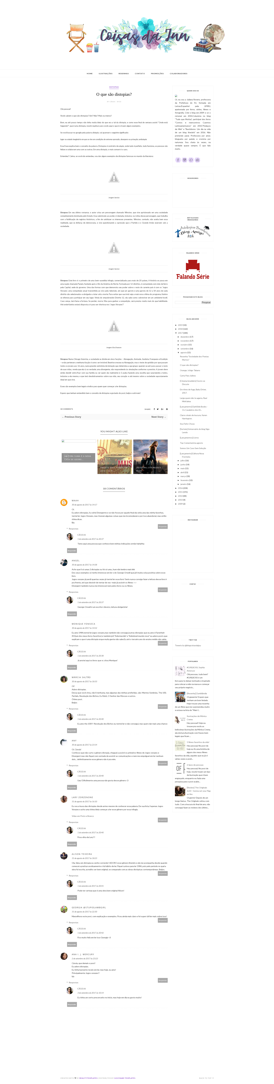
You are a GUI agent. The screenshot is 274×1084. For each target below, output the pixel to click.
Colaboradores (178, 73)
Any (74, 740)
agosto (184, 352)
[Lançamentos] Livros (189, 437)
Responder (163, 526)
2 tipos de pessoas (195, 765)
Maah (75, 500)
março (183, 476)
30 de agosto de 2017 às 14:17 (84, 504)
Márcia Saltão (81, 677)
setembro (185, 348)
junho (183, 464)
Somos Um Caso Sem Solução (193, 448)
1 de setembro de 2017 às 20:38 (90, 655)
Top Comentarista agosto (191, 443)
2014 (180, 496)
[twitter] (191, 162)
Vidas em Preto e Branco (83, 816)
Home (90, 73)
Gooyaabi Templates (124, 1078)
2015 (180, 492)
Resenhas (124, 73)
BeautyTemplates (88, 1078)
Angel (76, 560)
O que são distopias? (189, 365)
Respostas (73, 528)
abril (182, 472)
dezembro (185, 337)
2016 (180, 488)
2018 (180, 329)
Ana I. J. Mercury (83, 954)
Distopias (114, 87)
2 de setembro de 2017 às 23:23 (85, 958)
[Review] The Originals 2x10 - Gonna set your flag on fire (198, 790)
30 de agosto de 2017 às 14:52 (84, 628)
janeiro (184, 484)
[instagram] (185, 162)
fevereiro (185, 480)
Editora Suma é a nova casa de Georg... (77, 458)
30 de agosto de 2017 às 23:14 (84, 744)
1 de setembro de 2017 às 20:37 (90, 539)
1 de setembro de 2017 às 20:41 (90, 886)
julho (183, 460)
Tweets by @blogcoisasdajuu (188, 645)
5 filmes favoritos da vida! (198, 742)
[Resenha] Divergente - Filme (149, 469)
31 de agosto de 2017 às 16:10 (84, 801)
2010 (180, 500)
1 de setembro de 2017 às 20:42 (90, 933)
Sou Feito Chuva (187, 424)
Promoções (157, 73)
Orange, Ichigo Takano (190, 370)
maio (183, 468)
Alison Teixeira (82, 854)
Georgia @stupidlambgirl (89, 907)
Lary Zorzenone (82, 797)
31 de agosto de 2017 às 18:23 (84, 858)
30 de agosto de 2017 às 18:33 (84, 681)
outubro (184, 344)
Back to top (205, 1078)
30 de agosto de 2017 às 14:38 (84, 564)
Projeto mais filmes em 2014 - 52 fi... (113, 469)
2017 (180, 333)
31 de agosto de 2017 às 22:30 (84, 911)
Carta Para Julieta (188, 375)
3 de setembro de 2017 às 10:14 (90, 993)
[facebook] (178, 162)
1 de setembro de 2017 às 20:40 (90, 719)
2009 (180, 504)
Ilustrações (105, 73)
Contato (140, 73)
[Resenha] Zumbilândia (197, 693)
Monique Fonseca (83, 623)
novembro (185, 341)
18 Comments (66, 409)
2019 (180, 325)
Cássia (81, 534)
